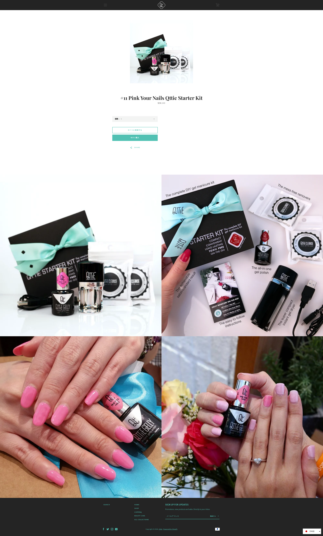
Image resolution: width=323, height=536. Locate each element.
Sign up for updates (177, 505)
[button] (312, 531)
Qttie (160, 529)
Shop (136, 508)
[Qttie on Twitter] (107, 529)
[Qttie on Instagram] (112, 529)
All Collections (141, 519)
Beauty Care (139, 516)
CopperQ (138, 512)
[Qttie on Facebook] (103, 529)
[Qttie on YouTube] (116, 529)
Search (106, 505)
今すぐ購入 (135, 138)
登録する (213, 516)
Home (136, 505)
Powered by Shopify (170, 529)
